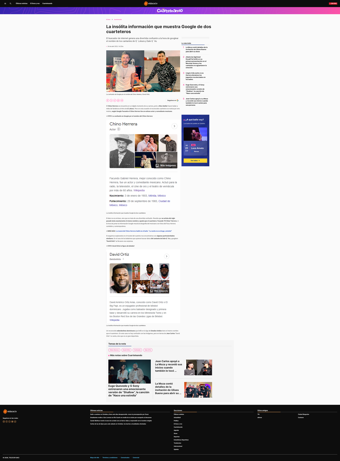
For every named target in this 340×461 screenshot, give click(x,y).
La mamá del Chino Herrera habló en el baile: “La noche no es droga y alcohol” (144, 231)
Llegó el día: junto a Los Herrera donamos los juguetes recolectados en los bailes (196, 76)
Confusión (137, 350)
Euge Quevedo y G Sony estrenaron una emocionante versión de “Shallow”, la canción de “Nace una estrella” (195, 89)
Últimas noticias (21, 3)
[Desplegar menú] (4, 3)
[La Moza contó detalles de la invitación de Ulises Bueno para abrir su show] (198, 390)
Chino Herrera (114, 350)
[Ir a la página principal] (150, 3)
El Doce (108, 19)
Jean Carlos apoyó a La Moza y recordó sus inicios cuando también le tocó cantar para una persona (197, 102)
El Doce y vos (35, 3)
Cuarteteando (47, 3)
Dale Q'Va (148, 350)
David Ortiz (126, 350)
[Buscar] (10, 3)
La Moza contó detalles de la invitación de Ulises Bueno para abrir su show (196, 49)
